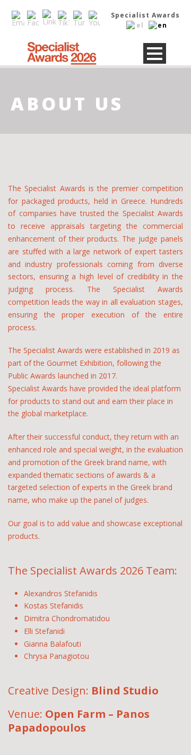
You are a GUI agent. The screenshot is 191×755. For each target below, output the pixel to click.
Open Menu (154, 53)
